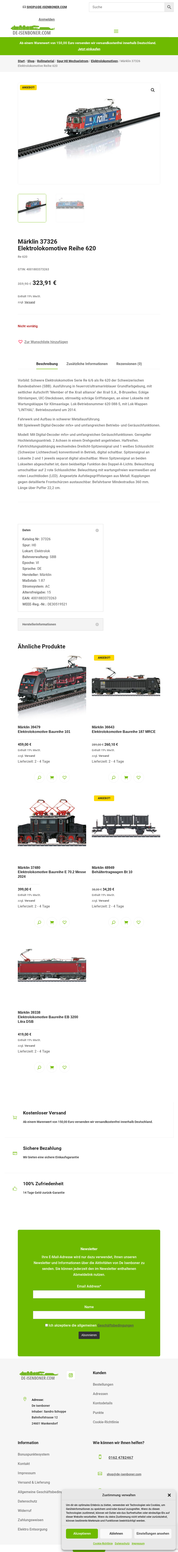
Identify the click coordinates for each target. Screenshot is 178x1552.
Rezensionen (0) (129, 364)
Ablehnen (116, 1533)
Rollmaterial (45, 61)
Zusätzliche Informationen (87, 364)
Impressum (138, 1543)
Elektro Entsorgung (32, 1529)
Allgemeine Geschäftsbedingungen (45, 1492)
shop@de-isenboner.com (47, 7)
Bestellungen (103, 1384)
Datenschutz (122, 1543)
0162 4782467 (121, 1457)
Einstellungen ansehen (153, 1533)
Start (21, 61)
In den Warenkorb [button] (52, 777)
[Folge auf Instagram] (70, 1375)
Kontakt (24, 1464)
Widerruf (24, 1511)
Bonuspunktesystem (33, 1454)
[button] (169, 1495)
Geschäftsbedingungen (115, 1325)
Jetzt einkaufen (89, 49)
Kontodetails (102, 1403)
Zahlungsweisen (30, 1520)
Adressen (100, 1394)
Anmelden (47, 19)
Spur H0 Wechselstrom (72, 61)
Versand (30, 302)
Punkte (98, 1413)
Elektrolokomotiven (104, 61)
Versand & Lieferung (34, 1482)
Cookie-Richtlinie (103, 1543)
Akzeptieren (82, 1533)
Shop (31, 61)
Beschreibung (47, 364)
